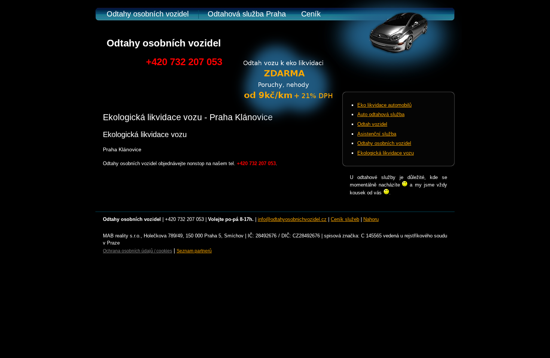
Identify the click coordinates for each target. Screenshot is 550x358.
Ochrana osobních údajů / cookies (137, 251)
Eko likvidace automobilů (384, 105)
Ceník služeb (345, 219)
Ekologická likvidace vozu (385, 153)
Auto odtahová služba (380, 114)
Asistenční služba (376, 134)
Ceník (311, 14)
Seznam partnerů (194, 251)
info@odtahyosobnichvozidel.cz (292, 219)
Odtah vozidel (372, 124)
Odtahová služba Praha (247, 14)
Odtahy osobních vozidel (148, 14)
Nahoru (371, 219)
